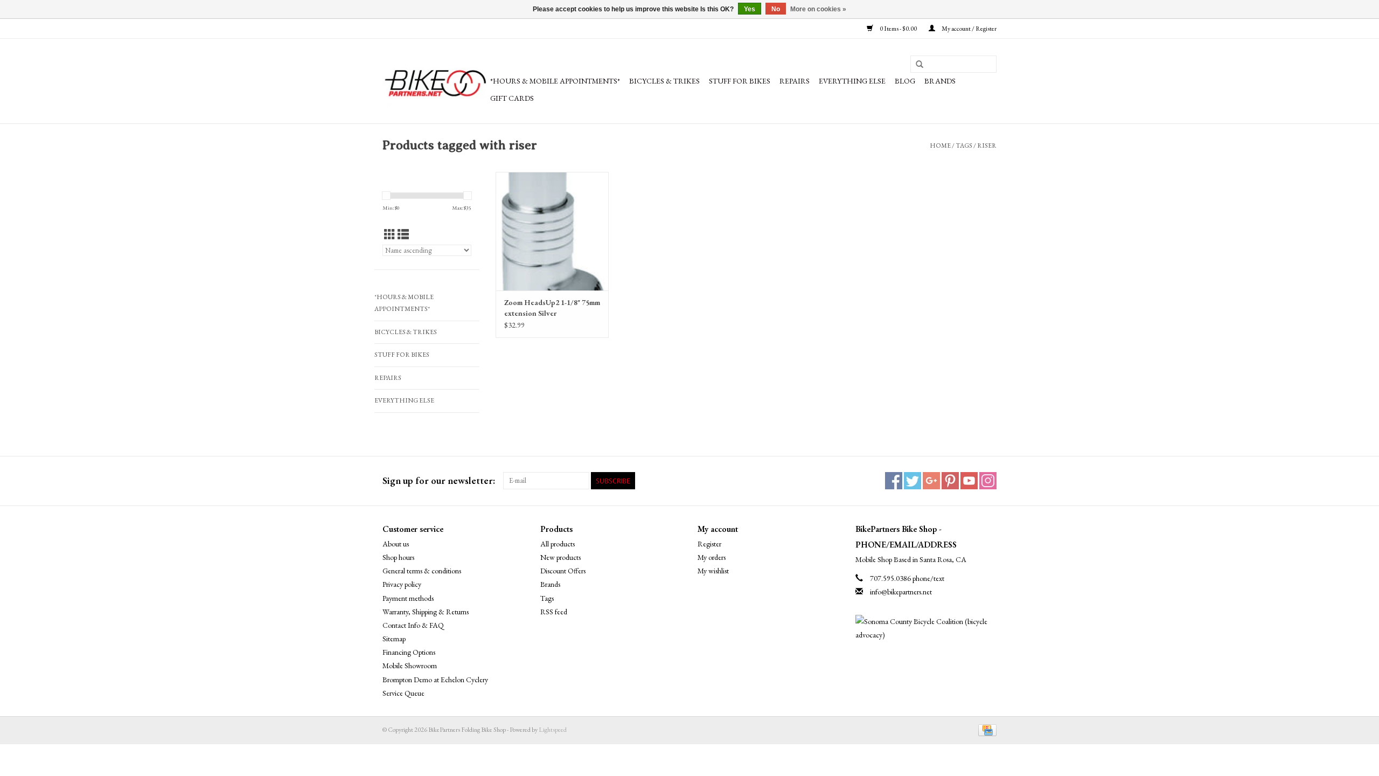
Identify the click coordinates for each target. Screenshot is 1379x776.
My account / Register (969, 28)
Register (709, 544)
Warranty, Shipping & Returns (425, 611)
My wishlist (713, 571)
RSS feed (553, 611)
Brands (940, 81)
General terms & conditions (421, 571)
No (775, 9)
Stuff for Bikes (739, 81)
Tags (964, 145)
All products (557, 544)
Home (940, 145)
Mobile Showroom (409, 665)
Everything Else (852, 81)
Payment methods (408, 598)
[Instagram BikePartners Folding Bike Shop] (988, 480)
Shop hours (398, 557)
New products (560, 557)
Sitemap (394, 638)
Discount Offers (563, 571)
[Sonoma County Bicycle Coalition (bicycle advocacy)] (926, 628)
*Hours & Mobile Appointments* (555, 81)
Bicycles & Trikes (664, 81)
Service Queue (403, 693)
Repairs (794, 81)
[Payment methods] (985, 729)
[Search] (919, 65)
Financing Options (408, 652)
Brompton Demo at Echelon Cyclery (435, 679)
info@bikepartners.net (901, 592)
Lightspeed (553, 729)
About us (395, 544)
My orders (712, 557)
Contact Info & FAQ (413, 625)
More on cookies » (818, 9)
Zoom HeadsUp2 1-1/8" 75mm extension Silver (552, 307)
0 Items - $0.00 (898, 28)
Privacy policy (401, 584)
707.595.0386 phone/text (907, 578)
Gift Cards (512, 98)
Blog (905, 81)
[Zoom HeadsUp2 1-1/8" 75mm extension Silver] (552, 231)
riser (987, 145)
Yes (749, 9)
